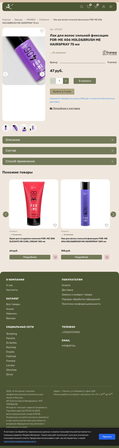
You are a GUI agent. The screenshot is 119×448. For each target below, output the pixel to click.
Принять (107, 436)
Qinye (9, 374)
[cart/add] (55, 257)
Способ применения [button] (20, 161)
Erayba (10, 351)
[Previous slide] (6, 214)
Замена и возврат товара (77, 294)
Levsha (10, 365)
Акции (10, 308)
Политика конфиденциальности (81, 303)
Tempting (11, 333)
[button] (81, 6)
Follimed (11, 356)
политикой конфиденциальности (20, 441)
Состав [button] (11, 150)
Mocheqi (11, 347)
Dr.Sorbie (11, 342)
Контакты (12, 289)
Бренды (10, 318)
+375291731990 (71, 332)
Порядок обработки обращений (81, 299)
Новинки (11, 313)
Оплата (66, 285)
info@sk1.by (68, 345)
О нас (9, 285)
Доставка (67, 289)
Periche (10, 338)
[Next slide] (113, 214)
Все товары (13, 304)
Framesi (10, 360)
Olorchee (11, 369)
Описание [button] (13, 140)
